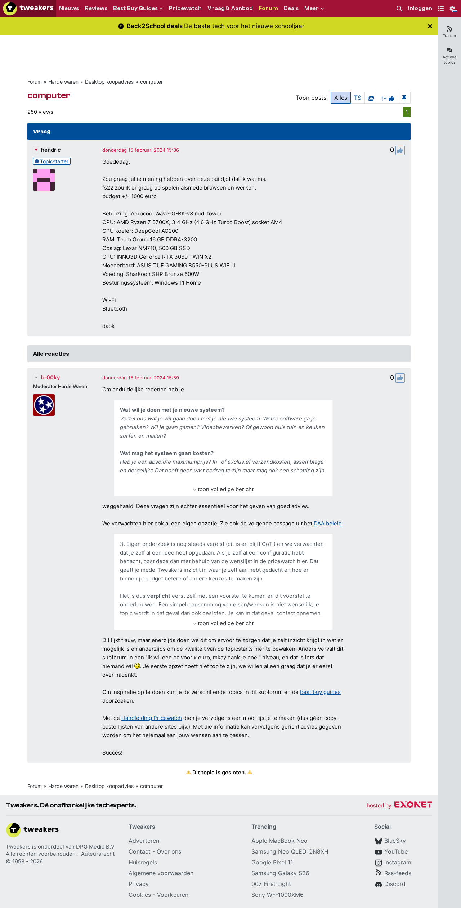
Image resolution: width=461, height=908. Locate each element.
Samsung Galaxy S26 (280, 873)
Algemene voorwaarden (161, 873)
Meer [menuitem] (311, 8)
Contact (140, 851)
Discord (395, 883)
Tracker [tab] (449, 35)
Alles (340, 97)
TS (357, 97)
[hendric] (44, 180)
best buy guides (320, 692)
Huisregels (143, 862)
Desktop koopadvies (109, 82)
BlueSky (395, 840)
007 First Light (271, 883)
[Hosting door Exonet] (399, 805)
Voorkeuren (172, 894)
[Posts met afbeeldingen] (371, 97)
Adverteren (144, 840)
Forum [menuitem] (268, 8)
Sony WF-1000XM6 (277, 894)
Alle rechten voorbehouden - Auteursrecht (60, 853)
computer (151, 82)
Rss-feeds (397, 873)
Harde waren (63, 82)
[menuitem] (399, 8)
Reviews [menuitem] (96, 8)
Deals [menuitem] (291, 8)
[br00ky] (44, 405)
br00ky (50, 377)
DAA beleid (328, 523)
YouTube (396, 851)
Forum (34, 82)
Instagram (397, 862)
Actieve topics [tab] (449, 59)
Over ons (169, 851)
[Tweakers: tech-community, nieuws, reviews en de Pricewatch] (28, 8)
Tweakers (18, 846)
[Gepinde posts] (404, 97)
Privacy (139, 883)
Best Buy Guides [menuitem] (135, 8)
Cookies (140, 894)
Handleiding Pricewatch (151, 718)
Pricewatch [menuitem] (185, 8)
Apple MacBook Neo (279, 840)
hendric (51, 149)
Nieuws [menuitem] (69, 8)
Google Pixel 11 (272, 862)
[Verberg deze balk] (430, 26)
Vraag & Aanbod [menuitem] (230, 8)
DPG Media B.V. (96, 846)
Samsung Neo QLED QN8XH (289, 851)
